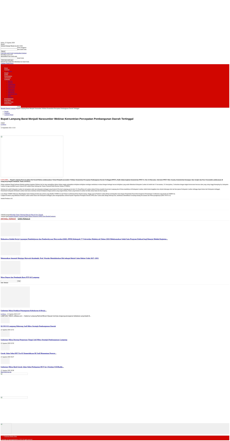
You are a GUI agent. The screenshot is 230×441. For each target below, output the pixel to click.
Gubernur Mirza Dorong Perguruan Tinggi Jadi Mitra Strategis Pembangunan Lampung (34, 340)
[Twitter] (10, 130)
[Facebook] (4, 130)
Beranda (3, 108)
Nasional (6, 69)
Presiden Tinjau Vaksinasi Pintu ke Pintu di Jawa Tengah (27, 214)
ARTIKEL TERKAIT (8, 219)
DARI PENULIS (24, 219)
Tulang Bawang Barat (12, 94)
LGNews (3, 124)
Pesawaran (10, 81)
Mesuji (9, 95)
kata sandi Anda (21, 49)
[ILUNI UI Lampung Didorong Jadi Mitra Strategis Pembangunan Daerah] (5, 322)
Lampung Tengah (11, 86)
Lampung (10, 71)
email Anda (20, 58)
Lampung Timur (11, 87)
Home (6, 68)
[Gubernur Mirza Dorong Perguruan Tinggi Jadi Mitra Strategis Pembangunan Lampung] (5, 336)
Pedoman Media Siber (10, 436)
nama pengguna (21, 47)
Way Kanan (10, 97)
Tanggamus (10, 82)
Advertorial (7, 77)
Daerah (6, 73)
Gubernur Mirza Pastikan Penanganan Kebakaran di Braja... (24, 311)
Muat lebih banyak (6, 372)
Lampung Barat (11, 90)
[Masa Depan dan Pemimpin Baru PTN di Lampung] (10, 274)
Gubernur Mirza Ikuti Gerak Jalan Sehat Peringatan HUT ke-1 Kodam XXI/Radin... (32, 367)
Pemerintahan (8, 76)
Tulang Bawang (11, 92)
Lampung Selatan (11, 84)
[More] (30, 130)
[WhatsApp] (23, 130)
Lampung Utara (11, 89)
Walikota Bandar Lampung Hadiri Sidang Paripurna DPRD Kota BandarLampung (32, 216)
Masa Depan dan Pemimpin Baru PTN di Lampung (20, 277)
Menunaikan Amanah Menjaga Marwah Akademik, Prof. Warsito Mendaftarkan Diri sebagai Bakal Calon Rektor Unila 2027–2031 (50, 258)
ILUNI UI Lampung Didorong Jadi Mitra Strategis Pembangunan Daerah (28, 326)
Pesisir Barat (7, 103)
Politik (6, 74)
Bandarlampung (8, 98)
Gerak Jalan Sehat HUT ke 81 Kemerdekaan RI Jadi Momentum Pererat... (28, 353)
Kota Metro (7, 100)
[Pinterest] (17, 130)
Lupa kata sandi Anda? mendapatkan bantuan (14, 53)
